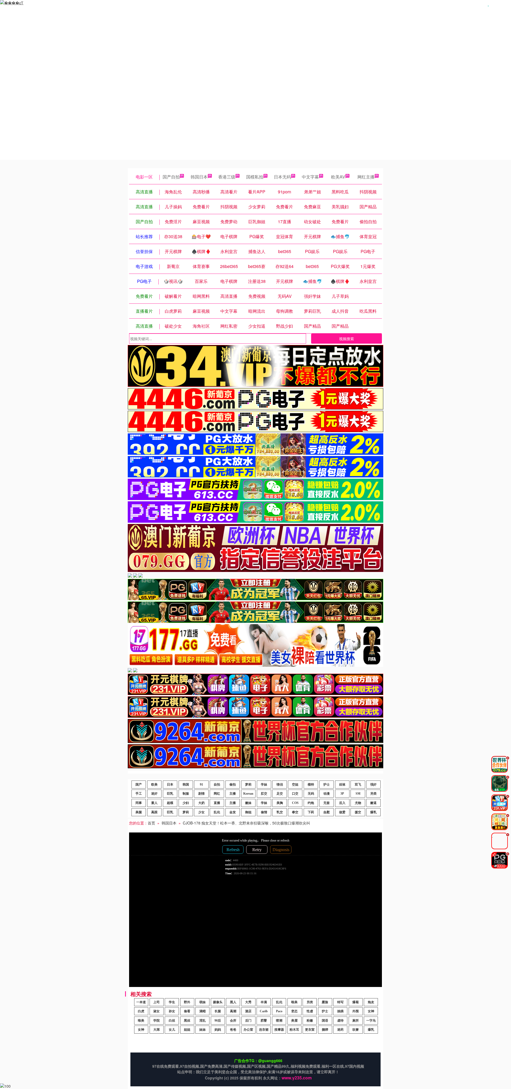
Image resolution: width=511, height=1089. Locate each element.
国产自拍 (171, 177)
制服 (186, 793)
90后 (218, 1020)
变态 (294, 1011)
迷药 (340, 1029)
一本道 (141, 1002)
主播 (232, 793)
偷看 (187, 1011)
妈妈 (218, 1029)
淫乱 (202, 1020)
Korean (248, 793)
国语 (325, 1020)
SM (358, 793)
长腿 (218, 1011)
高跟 (154, 812)
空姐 (295, 784)
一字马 (371, 1020)
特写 (340, 1002)
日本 (170, 784)
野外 (187, 1002)
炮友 (371, 1002)
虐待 (340, 1020)
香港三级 (226, 177)
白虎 (141, 1011)
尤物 (358, 803)
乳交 (280, 812)
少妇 (186, 803)
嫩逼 (373, 803)
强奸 (373, 784)
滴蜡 (202, 1011)
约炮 (311, 803)
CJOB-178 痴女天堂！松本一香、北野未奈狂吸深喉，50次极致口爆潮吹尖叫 (246, 823)
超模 (170, 803)
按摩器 (279, 1029)
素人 (154, 803)
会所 (233, 1020)
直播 (217, 803)
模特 (311, 784)
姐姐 (187, 1029)
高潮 (233, 1011)
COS (295, 803)
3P (342, 793)
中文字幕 (310, 177)
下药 (311, 812)
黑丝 (187, 1020)
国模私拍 (254, 177)
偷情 (264, 812)
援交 (358, 812)
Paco (279, 1011)
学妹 (264, 784)
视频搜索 (346, 338)
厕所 (355, 1020)
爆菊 (355, 1002)
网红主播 (365, 177)
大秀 (248, 1002)
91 (201, 784)
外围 (355, 1011)
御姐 (248, 812)
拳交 (295, 812)
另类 (373, 793)
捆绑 (325, 1029)
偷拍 (232, 784)
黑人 (233, 1002)
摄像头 (217, 1002)
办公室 (248, 1029)
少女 (201, 812)
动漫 (326, 793)
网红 (217, 793)
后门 (248, 1020)
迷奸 (154, 793)
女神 (371, 1011)
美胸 (280, 803)
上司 (156, 1002)
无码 (311, 793)
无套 (326, 803)
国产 (138, 784)
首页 (151, 823)
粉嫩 (310, 1020)
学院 (156, 1020)
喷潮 (279, 1020)
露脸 (325, 1002)
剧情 (201, 793)
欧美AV (338, 177)
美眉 (294, 1020)
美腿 (138, 812)
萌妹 (202, 1002)
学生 (172, 1002)
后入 (342, 803)
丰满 (264, 1002)
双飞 (358, 784)
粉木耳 (294, 1029)
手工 (138, 793)
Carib (264, 1011)
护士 (326, 784)
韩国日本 (199, 177)
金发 (232, 812)
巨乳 (170, 793)
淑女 (156, 1011)
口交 (295, 793)
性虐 (310, 1011)
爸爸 (233, 1029)
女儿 (172, 1029)
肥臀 (264, 1020)
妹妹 (202, 1029)
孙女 (172, 1011)
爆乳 (373, 812)
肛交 (264, 793)
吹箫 (355, 1029)
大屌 (156, 1029)
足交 (280, 793)
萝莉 (248, 784)
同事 (138, 803)
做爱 (342, 812)
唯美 (294, 1002)
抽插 (340, 1011)
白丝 (172, 1020)
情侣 (280, 784)
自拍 (217, 784)
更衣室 (310, 1029)
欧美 (154, 784)
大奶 (201, 803)
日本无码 (282, 177)
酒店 (248, 1011)
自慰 (326, 812)
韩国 (186, 784)
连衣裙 (264, 1029)
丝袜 (342, 784)
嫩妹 (248, 803)
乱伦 (217, 812)
